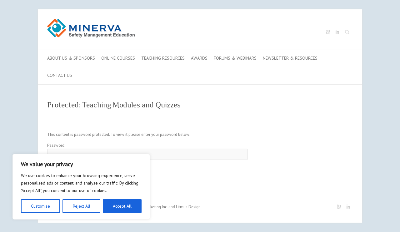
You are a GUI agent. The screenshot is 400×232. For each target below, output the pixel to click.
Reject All (81, 206)
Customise (40, 206)
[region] (81, 187)
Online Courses (118, 58)
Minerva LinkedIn (337, 32)
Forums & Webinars (235, 58)
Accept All (122, 206)
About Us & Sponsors (71, 58)
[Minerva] (91, 29)
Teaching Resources (163, 58)
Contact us (59, 75)
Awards (199, 58)
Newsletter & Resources (290, 58)
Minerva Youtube (327, 32)
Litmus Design (188, 207)
